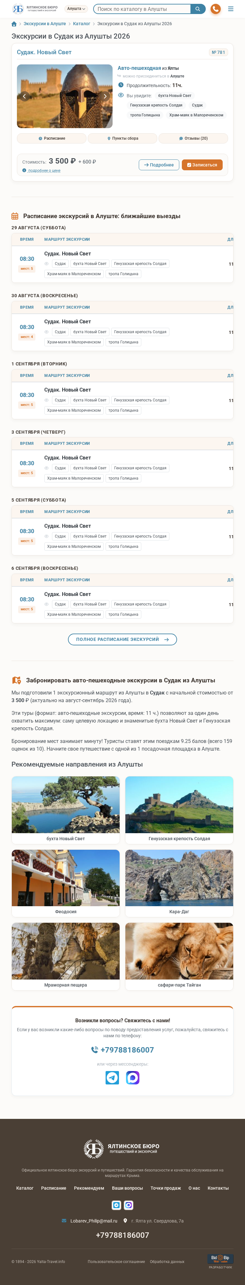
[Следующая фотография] (105, 96)
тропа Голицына (145, 115)
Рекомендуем (89, 1188)
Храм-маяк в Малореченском (196, 115)
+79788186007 (122, 1235)
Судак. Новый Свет (44, 52)
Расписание (53, 1188)
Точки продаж (166, 1188)
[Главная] (14, 23)
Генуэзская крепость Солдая (156, 105)
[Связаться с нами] (216, 9)
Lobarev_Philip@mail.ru (93, 1220)
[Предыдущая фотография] (24, 96)
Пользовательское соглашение (116, 1261)
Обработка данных (167, 1261)
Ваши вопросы (127, 1188)
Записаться (204, 164)
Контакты (218, 1188)
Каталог (24, 1188)
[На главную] (35, 9)
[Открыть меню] (231, 9)
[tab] (51, 138)
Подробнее (162, 164)
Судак (197, 105)
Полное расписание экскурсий (117, 639)
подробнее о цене (43, 170)
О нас (194, 1188)
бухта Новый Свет (174, 95)
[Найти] (198, 9)
